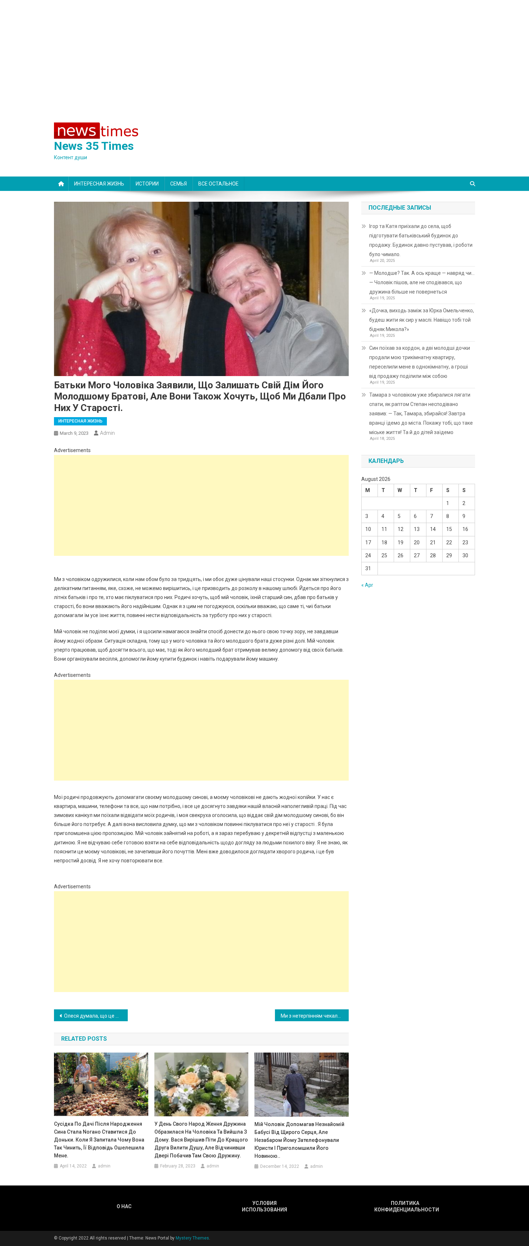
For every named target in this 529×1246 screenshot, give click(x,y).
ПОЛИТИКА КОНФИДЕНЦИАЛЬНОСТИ (404, 1206)
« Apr (367, 585)
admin (107, 433)
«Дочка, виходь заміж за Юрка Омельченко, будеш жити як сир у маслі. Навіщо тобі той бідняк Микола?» (421, 320)
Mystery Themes (192, 1238)
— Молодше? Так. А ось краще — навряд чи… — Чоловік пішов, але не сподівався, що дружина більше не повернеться (422, 282)
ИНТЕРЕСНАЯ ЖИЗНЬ (99, 184)
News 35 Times (94, 146)
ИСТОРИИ (147, 184)
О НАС (124, 1206)
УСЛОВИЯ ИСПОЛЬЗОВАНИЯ (264, 1206)
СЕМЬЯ (178, 184)
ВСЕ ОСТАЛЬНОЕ (218, 184)
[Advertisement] (264, 54)
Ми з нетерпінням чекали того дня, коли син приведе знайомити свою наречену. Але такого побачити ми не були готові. (315, 1016)
